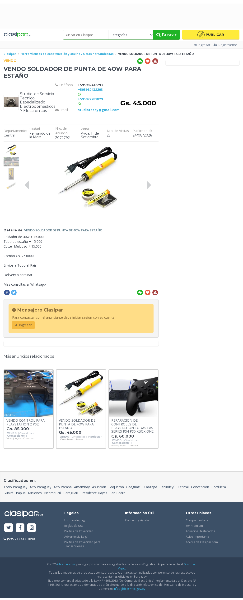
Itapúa (21, 493)
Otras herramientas (71, 439)
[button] (210, 34)
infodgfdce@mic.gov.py (129, 589)
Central (183, 487)
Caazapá (150, 487)
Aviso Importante (197, 537)
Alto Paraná (63, 487)
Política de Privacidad (78, 531)
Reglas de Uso (74, 526)
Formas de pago (75, 520)
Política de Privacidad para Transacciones (82, 544)
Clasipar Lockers (197, 520)
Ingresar (204, 45)
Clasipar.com (66, 564)
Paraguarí (70, 493)
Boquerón (116, 487)
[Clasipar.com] (17, 34)
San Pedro (118, 493)
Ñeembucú (52, 493)
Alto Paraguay (40, 487)
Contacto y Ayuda (137, 520)
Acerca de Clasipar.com (202, 542)
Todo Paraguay (15, 487)
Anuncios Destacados (200, 531)
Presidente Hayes (93, 493)
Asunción (99, 487)
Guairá (9, 493)
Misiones (35, 493)
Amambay (82, 487)
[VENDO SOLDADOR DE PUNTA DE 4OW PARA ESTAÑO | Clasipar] (11, 146)
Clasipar (10, 54)
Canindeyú (167, 487)
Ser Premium (194, 526)
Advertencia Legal (76, 537)
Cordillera (218, 487)
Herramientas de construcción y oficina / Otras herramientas (67, 54)
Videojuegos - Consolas (19, 438)
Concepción (200, 487)
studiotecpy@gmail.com (99, 109)
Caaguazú (133, 487)
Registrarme (227, 45)
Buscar (169, 35)
